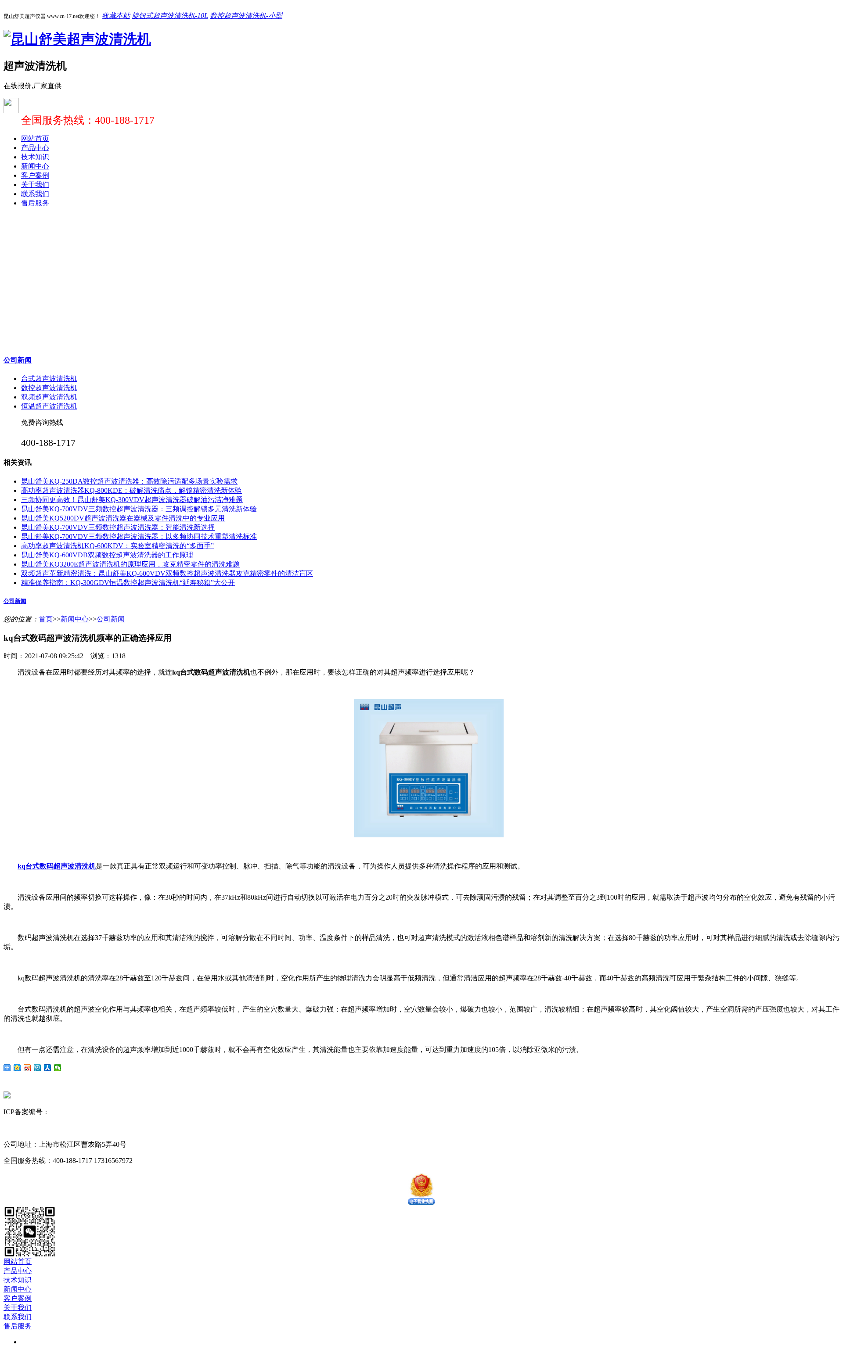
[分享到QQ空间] (17, 1067)
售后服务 (35, 203)
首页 (46, 619)
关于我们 (35, 184)
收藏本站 (116, 15)
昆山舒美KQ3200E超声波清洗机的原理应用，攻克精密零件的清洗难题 (130, 564)
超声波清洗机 (53, 1128)
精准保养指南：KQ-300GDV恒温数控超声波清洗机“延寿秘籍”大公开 (128, 582)
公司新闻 (18, 360)
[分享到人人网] (47, 1067)
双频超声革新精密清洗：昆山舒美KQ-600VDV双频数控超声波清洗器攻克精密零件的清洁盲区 (167, 573)
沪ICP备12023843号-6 (82, 1112)
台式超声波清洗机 (49, 378)
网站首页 (35, 138)
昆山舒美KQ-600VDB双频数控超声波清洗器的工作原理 (107, 555)
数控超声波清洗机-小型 (246, 15)
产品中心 (35, 147)
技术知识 (35, 157)
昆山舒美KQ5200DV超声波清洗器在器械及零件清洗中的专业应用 (123, 518)
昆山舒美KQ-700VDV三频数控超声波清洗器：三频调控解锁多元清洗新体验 (139, 509)
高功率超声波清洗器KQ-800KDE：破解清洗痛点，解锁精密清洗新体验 (131, 490)
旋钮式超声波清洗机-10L (170, 15)
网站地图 (131, 1112)
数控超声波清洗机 (49, 387)
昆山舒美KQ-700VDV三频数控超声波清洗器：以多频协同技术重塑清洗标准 (139, 536)
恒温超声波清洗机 (49, 406)
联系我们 (35, 193)
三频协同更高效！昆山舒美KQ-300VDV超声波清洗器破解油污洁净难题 (132, 499)
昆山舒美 (18, 1128)
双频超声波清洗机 (49, 397)
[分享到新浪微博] (27, 1067)
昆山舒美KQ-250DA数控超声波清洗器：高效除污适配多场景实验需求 (129, 481)
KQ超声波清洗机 (100, 1128)
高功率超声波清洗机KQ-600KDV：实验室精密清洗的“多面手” (117, 545)
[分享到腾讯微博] (37, 1067)
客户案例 (35, 175)
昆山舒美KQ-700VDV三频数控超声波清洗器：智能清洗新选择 (118, 527)
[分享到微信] (57, 1067)
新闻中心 (35, 166)
